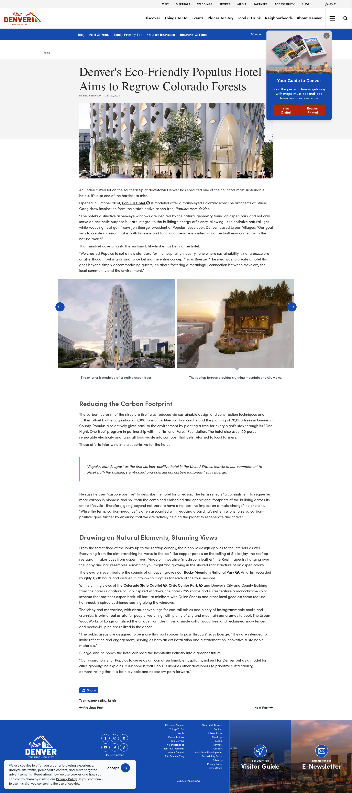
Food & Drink (249, 17)
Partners (260, 4)
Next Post (262, 707)
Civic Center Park (184, 585)
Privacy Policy (214, 764)
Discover (152, 17)
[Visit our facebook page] (105, 738)
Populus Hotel (134, 202)
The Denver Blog (174, 756)
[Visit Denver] (22, 18)
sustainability (96, 700)
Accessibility (285, 4)
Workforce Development (208, 752)
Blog (305, 4)
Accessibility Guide (212, 756)
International (215, 733)
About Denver (309, 17)
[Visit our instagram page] (115, 738)
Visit (165, 4)
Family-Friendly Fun (128, 34)
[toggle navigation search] (345, 18)
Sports (224, 4)
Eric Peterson (92, 95)
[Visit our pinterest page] (115, 747)
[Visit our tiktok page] (124, 747)
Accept (113, 767)
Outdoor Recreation (161, 34)
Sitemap (217, 760)
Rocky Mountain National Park (209, 572)
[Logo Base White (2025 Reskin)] (41, 746)
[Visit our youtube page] (105, 747)
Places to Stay (220, 17)
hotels (112, 700)
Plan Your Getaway (173, 748)
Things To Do (175, 17)
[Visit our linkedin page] (124, 738)
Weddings (204, 4)
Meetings (183, 4)
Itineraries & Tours (193, 34)
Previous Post (92, 707)
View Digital (286, 110)
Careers (217, 748)
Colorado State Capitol (143, 585)
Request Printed (312, 110)
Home (47, 52)
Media (241, 4)
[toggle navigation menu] (332, 18)
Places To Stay (176, 736)
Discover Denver (174, 725)
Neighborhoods (279, 17)
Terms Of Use (214, 767)
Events (197, 17)
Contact (218, 729)
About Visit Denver (212, 725)
